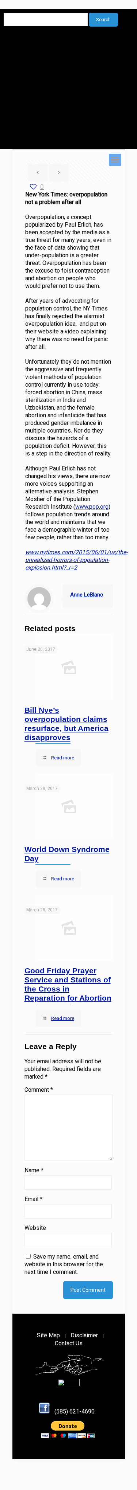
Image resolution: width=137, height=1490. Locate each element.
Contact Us (69, 1343)
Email (33, 1199)
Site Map (48, 1335)
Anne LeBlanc (86, 594)
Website (35, 1227)
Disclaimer (84, 1335)
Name (33, 1170)
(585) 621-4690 (74, 1411)
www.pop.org (92, 506)
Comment (38, 1089)
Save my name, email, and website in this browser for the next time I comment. (63, 1264)
